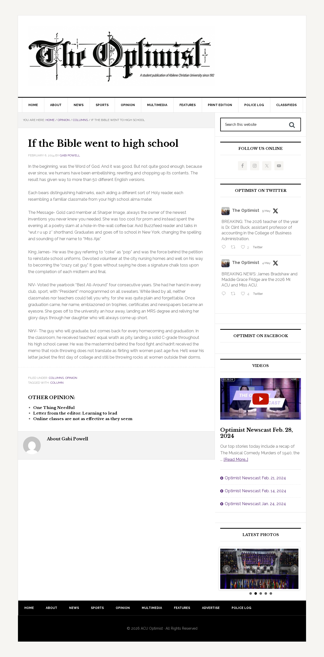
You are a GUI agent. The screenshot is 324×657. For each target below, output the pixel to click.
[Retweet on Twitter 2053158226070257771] (235, 247)
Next (294, 569)
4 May (266, 263)
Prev (227, 569)
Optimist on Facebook (260, 336)
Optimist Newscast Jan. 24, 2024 (255, 503)
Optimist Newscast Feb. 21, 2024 (255, 478)
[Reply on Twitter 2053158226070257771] (225, 247)
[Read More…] (236, 459)
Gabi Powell (70, 155)
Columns (56, 378)
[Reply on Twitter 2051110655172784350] (225, 294)
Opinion (71, 378)
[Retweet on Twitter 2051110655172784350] (235, 294)
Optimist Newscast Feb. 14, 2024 (255, 490)
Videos (260, 366)
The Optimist (245, 210)
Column (57, 382)
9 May (266, 211)
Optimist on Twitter (261, 191)
